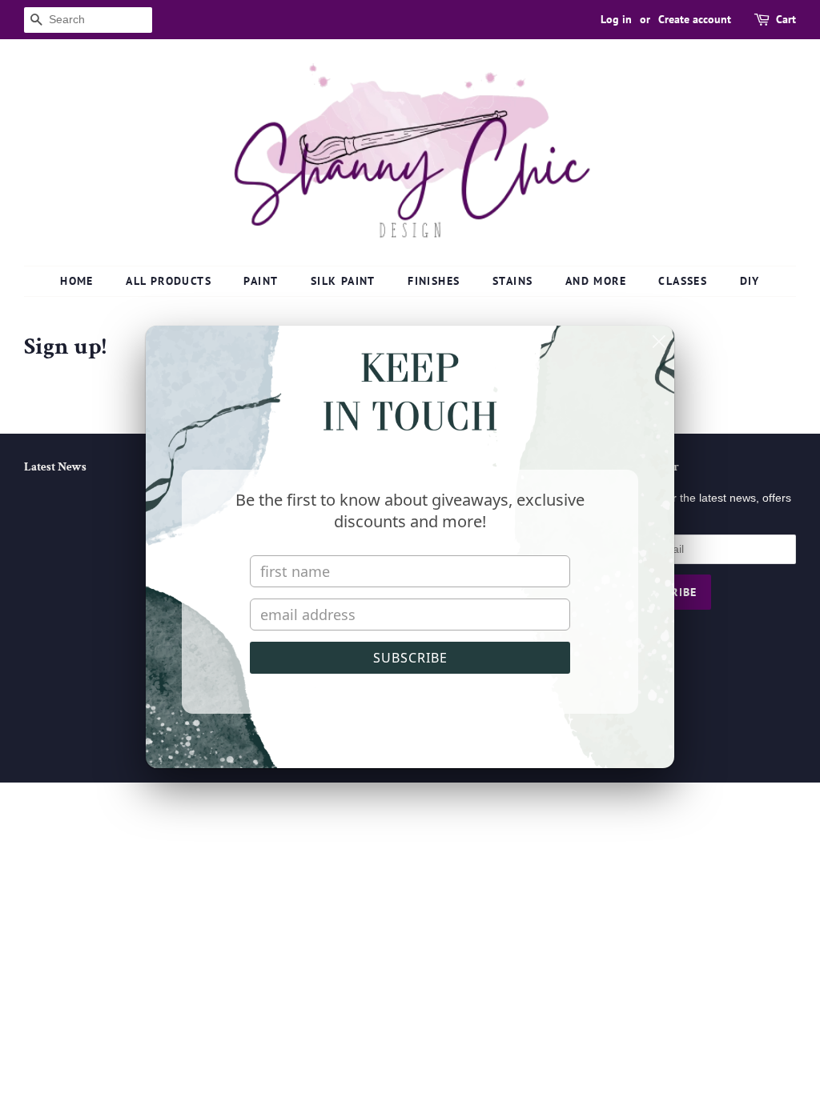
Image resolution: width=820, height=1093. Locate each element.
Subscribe (410, 658)
